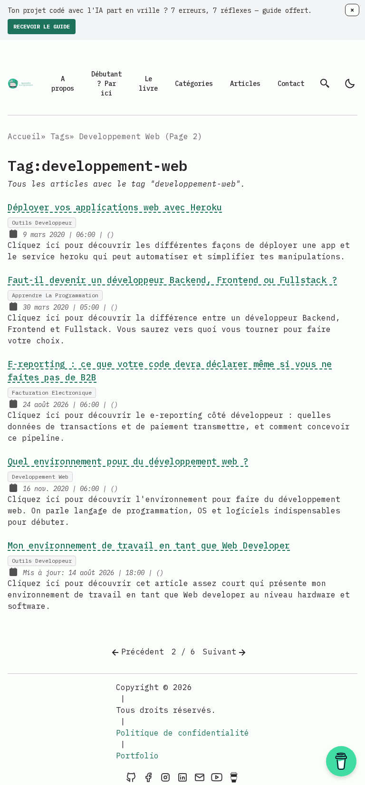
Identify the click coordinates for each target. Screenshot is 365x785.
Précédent (142, 651)
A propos (62, 84)
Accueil (24, 136)
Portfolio (137, 755)
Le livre (148, 84)
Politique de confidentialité (182, 733)
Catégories (194, 83)
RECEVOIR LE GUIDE (41, 26)
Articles (245, 83)
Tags (59, 136)
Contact (291, 83)
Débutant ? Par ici (106, 83)
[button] (341, 761)
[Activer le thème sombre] (349, 83)
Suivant (219, 651)
